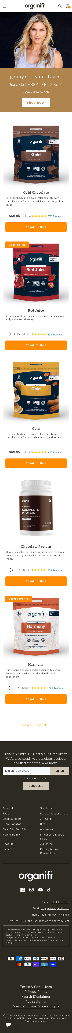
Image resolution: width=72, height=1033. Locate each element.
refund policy (11, 834)
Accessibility (36, 1001)
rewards (8, 843)
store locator (12, 823)
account (8, 808)
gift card (45, 818)
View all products (35, 725)
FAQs (6, 813)
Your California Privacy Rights (36, 1006)
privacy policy (36, 991)
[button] (4, 6)
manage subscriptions (54, 813)
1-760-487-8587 (60, 902)
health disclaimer (35, 996)
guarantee (46, 843)
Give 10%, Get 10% (14, 829)
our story (46, 808)
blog (43, 823)
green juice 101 (12, 818)
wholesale (46, 829)
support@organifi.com (55, 908)
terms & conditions (36, 986)
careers (7, 848)
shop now (36, 102)
